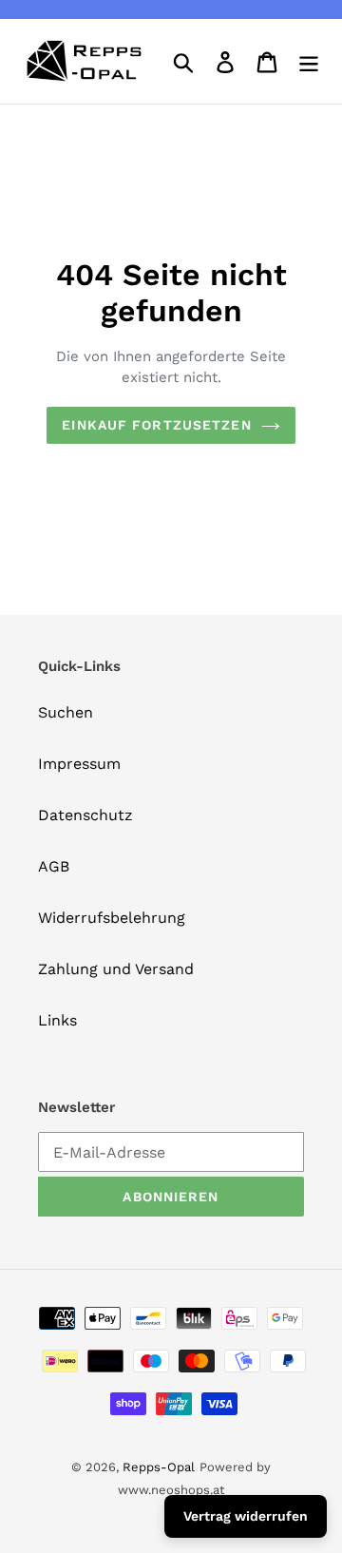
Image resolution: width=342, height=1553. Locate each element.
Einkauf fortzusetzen (156, 424)
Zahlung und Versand (116, 969)
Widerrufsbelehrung (111, 918)
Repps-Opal (159, 1467)
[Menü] (309, 61)
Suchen (65, 712)
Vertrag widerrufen (245, 1516)
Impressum (79, 764)
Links (57, 1020)
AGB (53, 866)
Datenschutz (85, 815)
